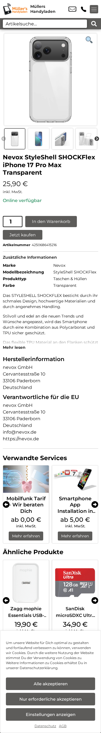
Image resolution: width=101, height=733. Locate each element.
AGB (62, 726)
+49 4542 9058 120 (83, 9)
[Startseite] (15, 9)
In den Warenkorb (51, 221)
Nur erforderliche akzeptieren (50, 699)
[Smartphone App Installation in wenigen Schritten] (75, 479)
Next (97, 139)
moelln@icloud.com (72, 9)
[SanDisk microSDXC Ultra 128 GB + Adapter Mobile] (75, 583)
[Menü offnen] (94, 9)
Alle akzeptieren (51, 683)
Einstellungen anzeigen (50, 714)
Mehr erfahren (26, 536)
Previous (3, 139)
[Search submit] (94, 24)
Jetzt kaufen (23, 234)
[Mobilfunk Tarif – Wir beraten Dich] (26, 479)
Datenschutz (45, 726)
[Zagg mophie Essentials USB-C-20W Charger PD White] (26, 583)
